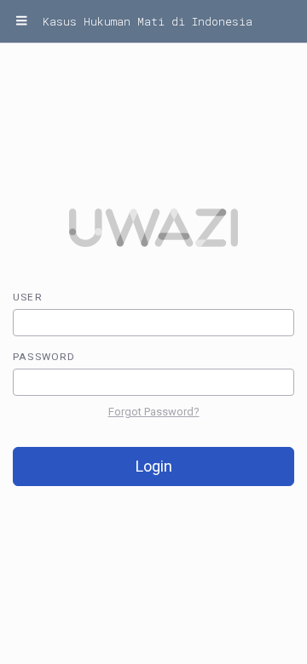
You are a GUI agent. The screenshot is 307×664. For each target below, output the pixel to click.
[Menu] (21, 21)
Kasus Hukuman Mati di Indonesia (147, 21)
